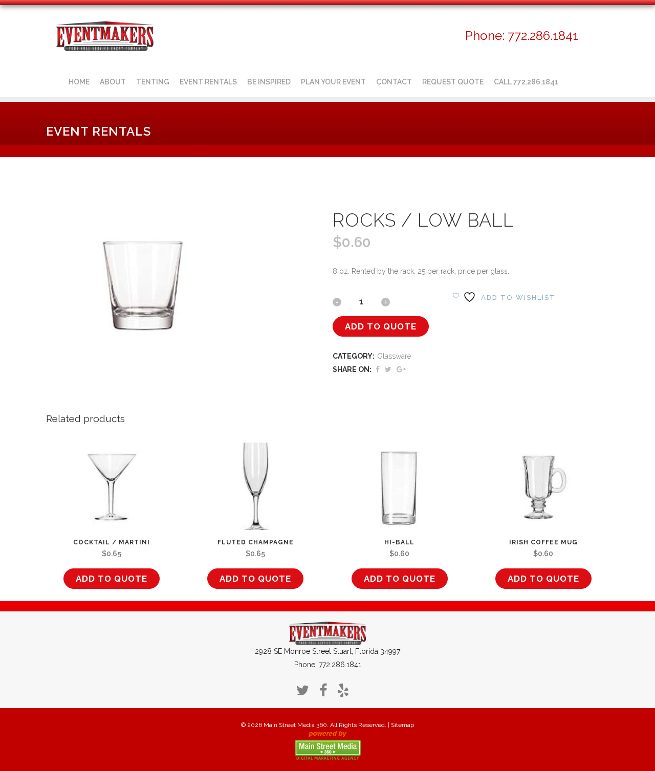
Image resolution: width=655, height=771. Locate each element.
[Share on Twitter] (388, 369)
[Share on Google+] (401, 369)
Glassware (394, 356)
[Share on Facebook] (378, 369)
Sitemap (402, 725)
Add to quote (381, 326)
